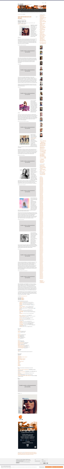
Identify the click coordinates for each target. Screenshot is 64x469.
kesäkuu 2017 (41, 256)
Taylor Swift (19, 331)
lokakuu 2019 (41, 235)
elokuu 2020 (41, 228)
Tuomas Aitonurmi (41, 127)
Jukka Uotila (41, 81)
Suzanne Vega (21, 319)
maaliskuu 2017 (41, 258)
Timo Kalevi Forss (41, 111)
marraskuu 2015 (41, 270)
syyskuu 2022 (41, 210)
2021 (44, 147)
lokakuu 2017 (41, 253)
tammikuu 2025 (41, 190)
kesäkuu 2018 (41, 247)
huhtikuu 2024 (41, 196)
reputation (19, 337)
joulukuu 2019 (41, 234)
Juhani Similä (40, 76)
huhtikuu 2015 (41, 275)
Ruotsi (40, 159)
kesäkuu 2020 (41, 229)
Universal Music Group (28, 454)
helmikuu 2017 (41, 259)
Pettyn (31, 138)
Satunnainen (24, 9)
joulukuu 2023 (41, 199)
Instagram (22, 299)
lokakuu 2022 (41, 209)
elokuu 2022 (41, 211)
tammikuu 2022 (41, 216)
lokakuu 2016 (41, 262)
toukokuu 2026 (41, 179)
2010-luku (30, 452)
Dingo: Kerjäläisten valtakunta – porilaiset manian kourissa (43, 170)
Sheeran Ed (19, 454)
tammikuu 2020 (41, 233)
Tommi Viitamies (41, 117)
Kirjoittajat (27, 9)
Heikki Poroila (40, 71)
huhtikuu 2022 (41, 214)
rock (45, 157)
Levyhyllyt (20, 4)
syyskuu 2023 (41, 201)
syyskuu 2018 (41, 245)
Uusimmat (21, 9)
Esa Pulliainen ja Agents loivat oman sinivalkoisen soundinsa (42, 30)
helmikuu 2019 (41, 241)
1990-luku (42, 143)
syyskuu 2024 (41, 193)
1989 (18, 336)
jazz (45, 151)
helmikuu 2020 (41, 232)
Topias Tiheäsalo (41, 122)
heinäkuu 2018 (41, 246)
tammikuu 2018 (41, 251)
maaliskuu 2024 (41, 197)
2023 (41, 148)
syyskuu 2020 (41, 227)
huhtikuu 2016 (41, 266)
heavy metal (41, 150)
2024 (42, 148)
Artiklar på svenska (31, 9)
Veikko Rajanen (41, 137)
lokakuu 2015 (41, 271)
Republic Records (32, 453)
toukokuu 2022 (41, 213)
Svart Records (43, 160)
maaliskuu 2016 (41, 267)
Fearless (19, 332)
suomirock (41, 160)
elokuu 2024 (41, 194)
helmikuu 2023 (41, 206)
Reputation (35, 453)
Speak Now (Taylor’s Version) (21, 345)
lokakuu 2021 (41, 218)
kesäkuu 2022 (41, 212)
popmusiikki (22, 453)
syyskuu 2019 (41, 236)
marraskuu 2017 (41, 252)
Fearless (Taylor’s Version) (21, 342)
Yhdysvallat (42, 162)
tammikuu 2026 (41, 182)
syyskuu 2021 (41, 219)
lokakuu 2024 (41, 192)
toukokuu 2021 (41, 221)
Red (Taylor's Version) (27, 453)
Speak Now (19, 334)
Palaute (43, 459)
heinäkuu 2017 (41, 255)
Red (18, 335)
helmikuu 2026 (41, 181)
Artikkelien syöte (41, 280)
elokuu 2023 (41, 202)
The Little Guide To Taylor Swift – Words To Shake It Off (24, 375)
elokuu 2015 (41, 272)
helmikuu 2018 (41, 250)
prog (44, 155)
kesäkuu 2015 (41, 274)
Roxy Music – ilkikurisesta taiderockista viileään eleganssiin (42, 24)
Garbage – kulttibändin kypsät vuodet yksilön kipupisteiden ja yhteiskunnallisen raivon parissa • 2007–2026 (42, 38)
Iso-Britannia (43, 151)
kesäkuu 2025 (41, 186)
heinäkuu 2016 (41, 264)
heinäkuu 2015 (41, 273)
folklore (19, 340)
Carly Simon (20, 304)
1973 (40, 142)
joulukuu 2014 (41, 278)
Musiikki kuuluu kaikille (36, 9)
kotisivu (22, 297)
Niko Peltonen (41, 101)
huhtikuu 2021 (41, 222)
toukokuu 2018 (41, 248)
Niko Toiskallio (41, 106)
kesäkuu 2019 (41, 238)
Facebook (22, 298)
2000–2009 (27, 452)
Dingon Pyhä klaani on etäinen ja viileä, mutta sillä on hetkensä (43, 168)
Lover (18, 338)
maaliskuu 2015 (41, 276)
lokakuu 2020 (41, 226)
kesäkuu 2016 (41, 265)
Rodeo (20, 315)
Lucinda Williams (21, 311)
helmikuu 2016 (41, 268)
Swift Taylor (24, 454)
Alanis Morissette (21, 302)
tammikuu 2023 (41, 207)
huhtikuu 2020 (41, 231)
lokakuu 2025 (41, 184)
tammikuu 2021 (41, 224)
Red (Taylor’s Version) (20, 343)
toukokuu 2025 (41, 187)
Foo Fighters (20, 307)
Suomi (42, 159)
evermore (19, 341)
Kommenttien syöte (42, 282)
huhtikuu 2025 (41, 188)
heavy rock (44, 150)
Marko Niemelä (41, 90)
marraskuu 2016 (41, 261)
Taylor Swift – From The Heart (21, 371)
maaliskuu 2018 (41, 249)
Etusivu (19, 9)
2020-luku (32, 452)
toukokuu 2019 (41, 239)
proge (40, 156)
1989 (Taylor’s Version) (20, 361)
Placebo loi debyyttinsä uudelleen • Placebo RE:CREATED (42, 32)
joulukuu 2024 (41, 191)
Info (35, 459)
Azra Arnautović (41, 65)
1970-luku (44, 140)
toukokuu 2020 (41, 230)
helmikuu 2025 (41, 189)
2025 (44, 148)
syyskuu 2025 (41, 185)
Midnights (19, 344)
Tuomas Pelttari (41, 132)
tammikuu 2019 (41, 242)
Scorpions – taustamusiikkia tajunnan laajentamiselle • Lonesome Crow (43, 28)
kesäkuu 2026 (41, 178)
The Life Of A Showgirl (20, 347)
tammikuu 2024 (41, 198)
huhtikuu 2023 (41, 205)
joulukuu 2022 (41, 208)
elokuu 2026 (41, 177)
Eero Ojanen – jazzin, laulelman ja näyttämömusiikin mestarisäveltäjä (43, 17)
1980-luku (42, 142)
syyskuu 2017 (41, 254)
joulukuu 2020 (41, 225)
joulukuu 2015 (41, 269)
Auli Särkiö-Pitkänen (41, 60)
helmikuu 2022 (41, 215)
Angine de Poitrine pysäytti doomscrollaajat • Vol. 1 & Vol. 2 (43, 41)
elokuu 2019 (41, 237)
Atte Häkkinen (41, 55)
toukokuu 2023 (41, 204)
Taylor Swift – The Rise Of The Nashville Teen (23, 369)
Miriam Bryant (21, 313)
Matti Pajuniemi (41, 96)
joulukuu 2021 (41, 217)
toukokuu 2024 (41, 195)
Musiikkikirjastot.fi (41, 9)
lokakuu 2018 (41, 244)
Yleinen (21, 452)
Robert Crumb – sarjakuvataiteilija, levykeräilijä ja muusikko (43, 174)
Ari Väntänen (24, 19)
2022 (34, 452)
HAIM (20, 308)
